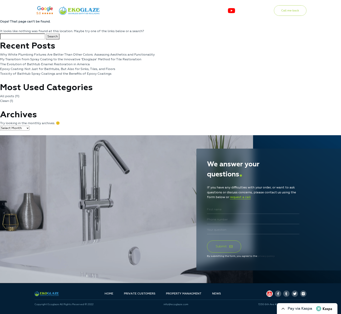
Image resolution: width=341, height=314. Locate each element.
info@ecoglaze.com (176, 304)
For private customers (131, 10)
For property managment (181, 10)
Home (109, 293)
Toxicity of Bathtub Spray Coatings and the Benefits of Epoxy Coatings (55, 74)
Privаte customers (139, 293)
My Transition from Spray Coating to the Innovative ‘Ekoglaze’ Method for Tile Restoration (70, 59)
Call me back (290, 10)
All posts (7, 96)
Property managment (183, 293)
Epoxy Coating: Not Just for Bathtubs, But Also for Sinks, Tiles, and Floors (57, 69)
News (215, 10)
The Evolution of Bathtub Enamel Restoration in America (45, 64)
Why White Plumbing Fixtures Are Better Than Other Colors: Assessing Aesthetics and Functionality (77, 55)
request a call (240, 197)
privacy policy (266, 256)
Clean (4, 101)
